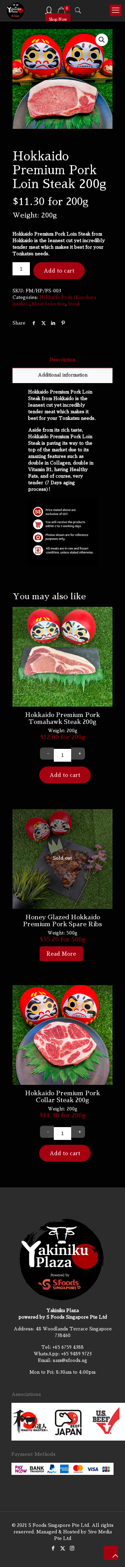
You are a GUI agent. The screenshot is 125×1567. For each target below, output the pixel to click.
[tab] (62, 360)
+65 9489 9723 (76, 1354)
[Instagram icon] (72, 1548)
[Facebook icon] (53, 1548)
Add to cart (59, 270)
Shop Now (58, 19)
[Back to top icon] (110, 1553)
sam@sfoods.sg (70, 1360)
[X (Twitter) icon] (62, 1548)
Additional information (63, 375)
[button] (101, 40)
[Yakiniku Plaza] (15, 10)
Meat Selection (49, 304)
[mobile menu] (116, 10)
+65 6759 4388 (68, 1347)
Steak (74, 304)
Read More (61, 953)
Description (62, 359)
